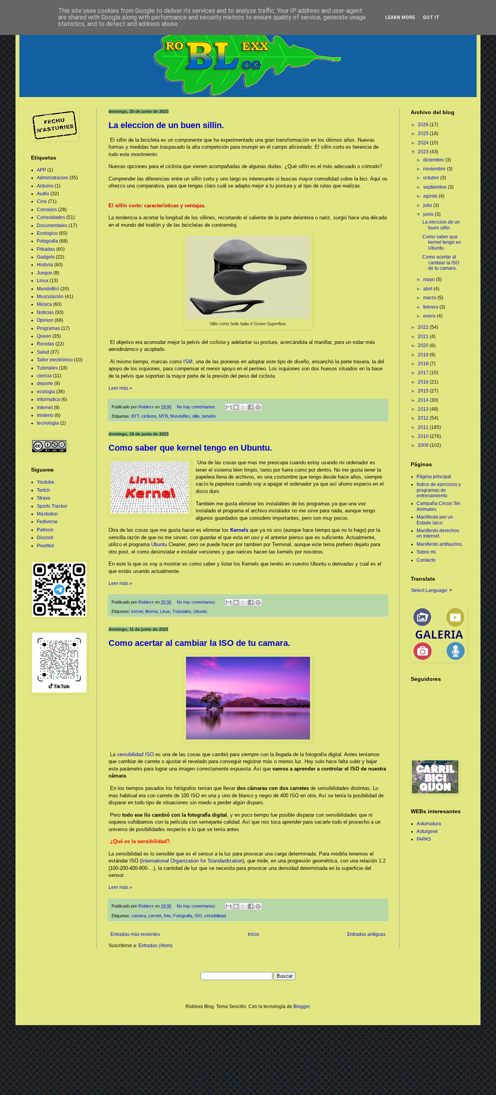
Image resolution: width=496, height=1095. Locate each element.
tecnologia (48, 423)
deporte (45, 383)
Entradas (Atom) (155, 945)
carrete (155, 915)
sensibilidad (215, 915)
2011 (424, 427)
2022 (424, 327)
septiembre (435, 187)
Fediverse (47, 521)
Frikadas (46, 249)
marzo (430, 297)
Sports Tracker (52, 506)
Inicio (253, 934)
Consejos (47, 209)
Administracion (52, 177)
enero (430, 316)
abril (428, 289)
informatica (48, 399)
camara (138, 915)
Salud (43, 352)
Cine (42, 201)
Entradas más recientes (135, 934)
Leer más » (120, 388)
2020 (424, 345)
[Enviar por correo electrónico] (228, 407)
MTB (163, 416)
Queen (44, 336)
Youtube (45, 482)
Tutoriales (181, 611)
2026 (424, 124)
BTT (135, 416)
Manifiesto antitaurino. (440, 544)
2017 (424, 372)
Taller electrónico (55, 360)
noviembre (435, 169)
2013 (424, 409)
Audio (43, 193)
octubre (431, 177)
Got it (431, 17)
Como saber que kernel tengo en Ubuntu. (190, 448)
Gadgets (46, 257)
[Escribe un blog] (236, 407)
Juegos (44, 273)
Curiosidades (51, 217)
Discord (45, 537)
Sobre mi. (427, 552)
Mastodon (47, 514)
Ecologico (47, 233)
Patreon (45, 530)
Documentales (52, 225)
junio (429, 214)
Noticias (45, 312)
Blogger (301, 1006)
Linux (165, 611)
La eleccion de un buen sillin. (166, 125)
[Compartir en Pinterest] (258, 407)
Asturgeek (427, 831)
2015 (424, 391)
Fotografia (182, 915)
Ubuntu (159, 544)
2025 (424, 133)
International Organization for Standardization (192, 861)
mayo (429, 279)
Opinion (45, 320)
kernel (137, 611)
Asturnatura (429, 823)
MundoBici (179, 416)
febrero (431, 307)
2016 (424, 382)
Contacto (426, 560)
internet (45, 407)
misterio (45, 415)
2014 (424, 400)
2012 (424, 418)
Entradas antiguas (366, 934)
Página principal (434, 476)
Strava (43, 498)
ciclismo (149, 416)
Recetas (45, 344)
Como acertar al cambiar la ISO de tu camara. (199, 643)
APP (41, 170)
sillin (196, 416)
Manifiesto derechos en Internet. (438, 533)
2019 (424, 354)
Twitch (43, 490)
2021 (424, 336)
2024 (424, 143)
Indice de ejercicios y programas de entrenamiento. (439, 490)
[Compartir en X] (243, 407)
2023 (424, 151)
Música (44, 304)
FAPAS (424, 839)
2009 (424, 445)
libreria (151, 611)
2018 (424, 363)
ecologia (46, 391)
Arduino (45, 186)
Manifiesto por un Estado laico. (435, 519)
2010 (424, 436)
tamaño (209, 416)
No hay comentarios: (197, 406)
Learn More (400, 17)
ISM (188, 361)
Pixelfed (45, 545)
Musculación (50, 296)
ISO (198, 915)
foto (167, 915)
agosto (431, 196)
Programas (48, 328)
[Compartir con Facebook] (251, 407)
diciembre (434, 160)
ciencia (44, 375)
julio (428, 205)
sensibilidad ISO (135, 754)
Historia (45, 264)
